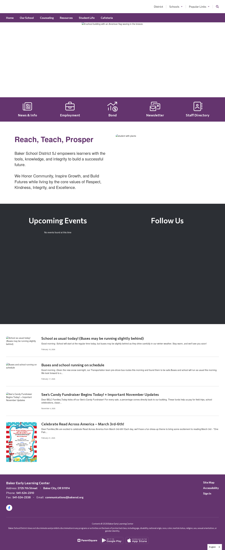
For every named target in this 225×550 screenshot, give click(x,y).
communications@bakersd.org (64, 497)
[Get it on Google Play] (111, 540)
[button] (176, 6)
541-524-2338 (22, 497)
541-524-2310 (25, 492)
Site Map (208, 482)
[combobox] (214, 547)
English (212, 546)
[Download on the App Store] (137, 540)
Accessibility (211, 488)
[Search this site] (217, 6)
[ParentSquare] (87, 540)
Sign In (207, 493)
